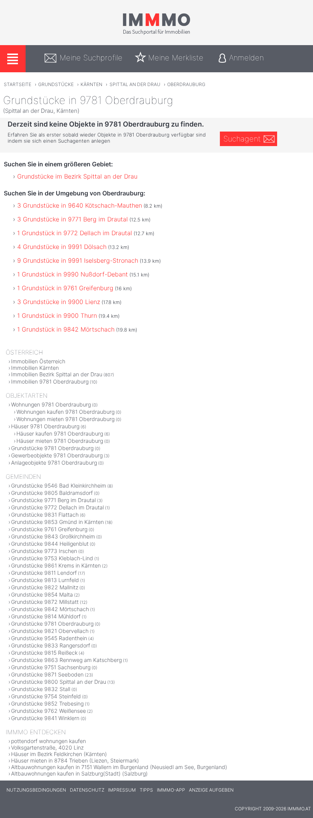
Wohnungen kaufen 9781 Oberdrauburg (65, 411)
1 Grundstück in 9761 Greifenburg (65, 288)
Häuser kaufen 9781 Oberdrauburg (59, 433)
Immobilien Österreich (38, 361)
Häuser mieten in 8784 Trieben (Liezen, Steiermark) (75, 760)
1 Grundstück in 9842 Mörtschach (66, 329)
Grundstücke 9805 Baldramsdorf (52, 492)
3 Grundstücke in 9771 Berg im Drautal (72, 219)
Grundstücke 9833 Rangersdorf (50, 645)
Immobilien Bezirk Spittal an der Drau (56, 374)
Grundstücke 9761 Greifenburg (49, 529)
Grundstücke (56, 84)
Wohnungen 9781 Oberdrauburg (51, 404)
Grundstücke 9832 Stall (40, 689)
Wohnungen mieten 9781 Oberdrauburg (65, 419)
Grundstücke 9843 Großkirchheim (53, 536)
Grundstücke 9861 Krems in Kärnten (56, 565)
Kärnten (91, 84)
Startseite (17, 84)
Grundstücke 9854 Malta (42, 594)
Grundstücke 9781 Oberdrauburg (52, 448)
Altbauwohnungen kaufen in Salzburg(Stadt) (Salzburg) (79, 773)
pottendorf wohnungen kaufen (48, 741)
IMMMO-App (171, 790)
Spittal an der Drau (135, 84)
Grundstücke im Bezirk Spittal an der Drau (77, 176)
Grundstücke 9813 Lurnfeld (45, 580)
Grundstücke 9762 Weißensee (48, 710)
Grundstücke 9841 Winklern (45, 718)
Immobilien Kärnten (35, 367)
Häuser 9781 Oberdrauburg (45, 426)
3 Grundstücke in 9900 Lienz (58, 302)
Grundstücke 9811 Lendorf (44, 572)
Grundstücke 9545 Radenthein (49, 638)
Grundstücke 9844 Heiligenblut (50, 543)
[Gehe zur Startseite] (156, 33)
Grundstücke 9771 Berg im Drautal (53, 500)
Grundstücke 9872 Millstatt (45, 601)
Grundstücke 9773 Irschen (44, 551)
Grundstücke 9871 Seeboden (47, 674)
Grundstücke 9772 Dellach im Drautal (57, 507)
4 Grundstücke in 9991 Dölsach (61, 246)
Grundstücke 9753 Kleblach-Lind (52, 558)
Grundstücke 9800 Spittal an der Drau (58, 681)
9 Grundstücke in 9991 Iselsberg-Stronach (77, 260)
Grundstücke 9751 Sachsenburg (50, 667)
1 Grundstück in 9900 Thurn (57, 315)
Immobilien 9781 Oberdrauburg (50, 381)
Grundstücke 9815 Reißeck (44, 652)
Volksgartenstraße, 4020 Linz (47, 747)
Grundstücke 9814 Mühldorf (46, 616)
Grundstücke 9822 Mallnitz (44, 587)
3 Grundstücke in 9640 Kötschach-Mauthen (79, 205)
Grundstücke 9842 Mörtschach (50, 609)
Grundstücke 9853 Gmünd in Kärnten (57, 522)
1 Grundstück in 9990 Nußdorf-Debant (72, 274)
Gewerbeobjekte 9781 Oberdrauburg (57, 455)
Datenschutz (87, 790)
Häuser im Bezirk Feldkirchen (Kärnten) (59, 754)
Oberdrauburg (186, 84)
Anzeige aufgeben (211, 790)
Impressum (122, 790)
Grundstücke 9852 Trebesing (47, 703)
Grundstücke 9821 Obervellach (50, 631)
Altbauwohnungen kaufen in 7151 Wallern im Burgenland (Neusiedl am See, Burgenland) (119, 767)
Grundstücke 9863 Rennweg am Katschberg (66, 660)
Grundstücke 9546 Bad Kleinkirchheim (58, 485)
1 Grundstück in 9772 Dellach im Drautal (74, 233)
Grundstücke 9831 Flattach (45, 514)
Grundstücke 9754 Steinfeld (46, 696)
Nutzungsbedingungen (36, 790)
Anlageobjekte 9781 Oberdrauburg (54, 462)
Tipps (146, 790)
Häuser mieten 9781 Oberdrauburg (59, 440)
